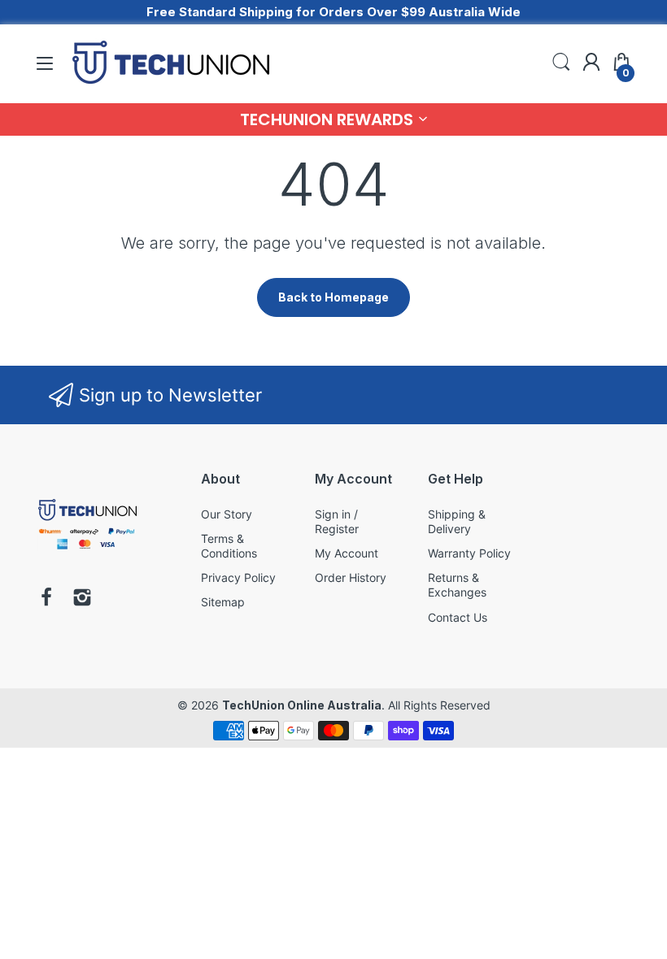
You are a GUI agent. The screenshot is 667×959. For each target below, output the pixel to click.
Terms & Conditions (229, 546)
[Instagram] (82, 599)
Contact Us (457, 617)
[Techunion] (87, 552)
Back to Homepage (333, 297)
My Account (346, 553)
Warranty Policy (469, 553)
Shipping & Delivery (457, 521)
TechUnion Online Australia (301, 705)
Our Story (226, 514)
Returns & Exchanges (457, 585)
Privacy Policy (238, 577)
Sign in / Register (337, 521)
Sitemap (223, 602)
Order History (350, 577)
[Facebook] (46, 599)
